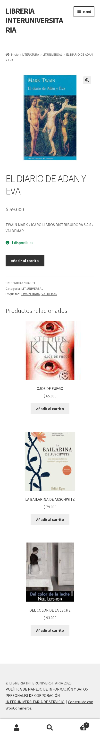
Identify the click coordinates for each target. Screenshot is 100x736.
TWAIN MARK (30, 294)
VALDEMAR (49, 294)
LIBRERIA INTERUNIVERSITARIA (34, 20)
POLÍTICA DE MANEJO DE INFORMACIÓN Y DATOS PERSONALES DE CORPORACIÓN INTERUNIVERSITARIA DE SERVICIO (47, 695)
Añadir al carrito (25, 260)
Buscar (50, 727)
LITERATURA (30, 54)
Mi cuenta (16, 727)
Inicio (15, 54)
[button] (87, 80)
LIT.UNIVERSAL (52, 54)
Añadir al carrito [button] (50, 408)
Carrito (77, 723)
